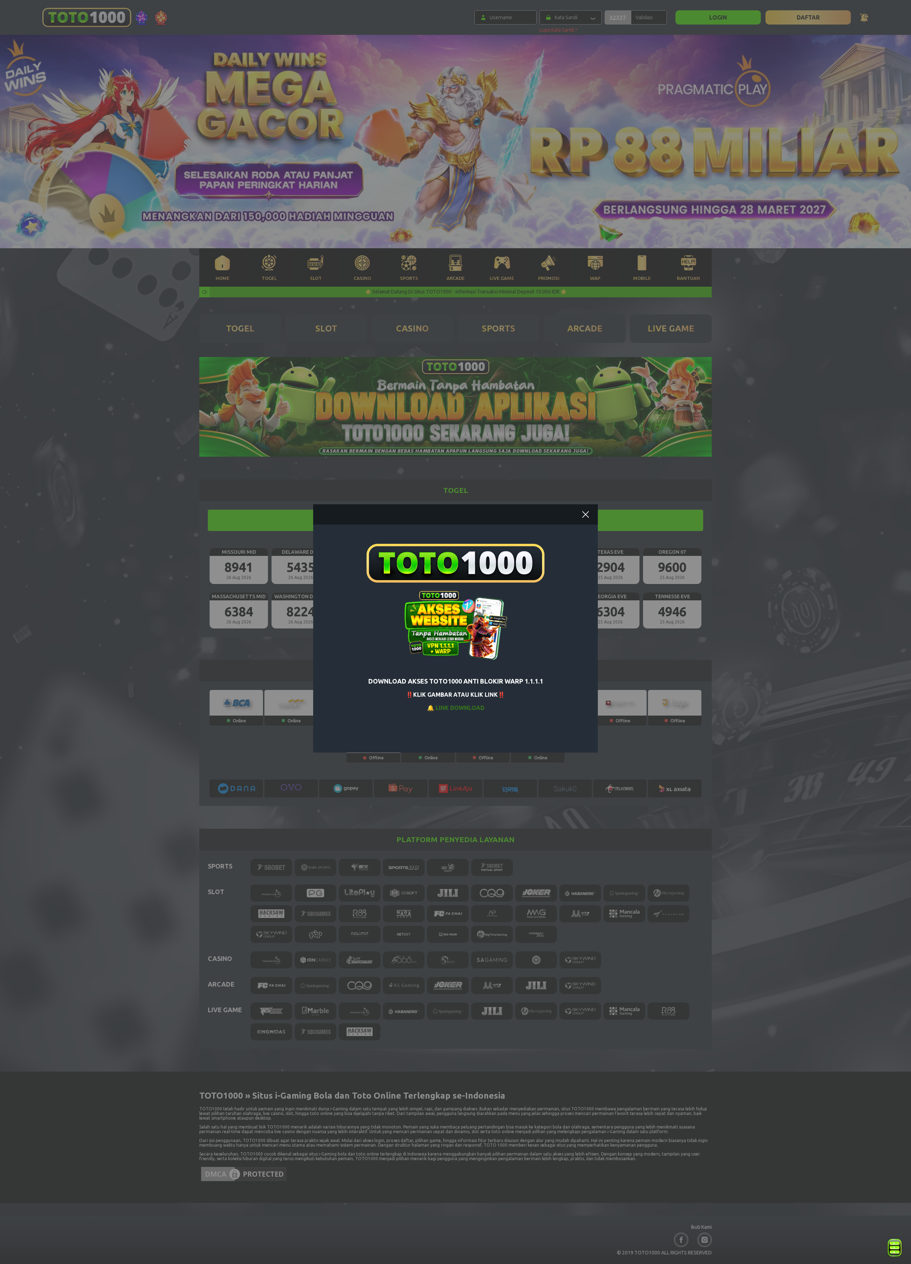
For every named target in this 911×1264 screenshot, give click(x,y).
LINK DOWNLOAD (460, 708)
